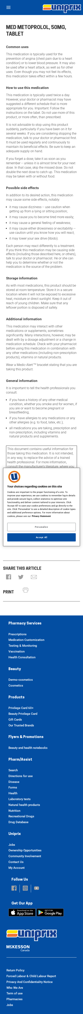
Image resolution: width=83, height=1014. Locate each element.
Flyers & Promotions (26, 737)
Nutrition (14, 811)
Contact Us (16, 862)
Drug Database (18, 822)
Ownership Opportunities (25, 850)
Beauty (14, 669)
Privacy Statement (41, 516)
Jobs (11, 845)
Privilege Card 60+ (20, 708)
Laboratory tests (19, 799)
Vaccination (16, 651)
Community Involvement (24, 856)
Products (16, 697)
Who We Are (14, 988)
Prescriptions (17, 634)
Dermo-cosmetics (20, 680)
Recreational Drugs (21, 816)
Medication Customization (26, 640)
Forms (12, 787)
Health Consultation (21, 657)
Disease (13, 782)
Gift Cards (15, 719)
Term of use (14, 993)
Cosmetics (15, 685)
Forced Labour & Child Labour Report (31, 976)
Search (13, 770)
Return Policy (15, 970)
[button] (8, 577)
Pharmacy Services (25, 623)
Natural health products (24, 805)
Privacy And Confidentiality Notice (29, 982)
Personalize (41, 526)
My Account (16, 868)
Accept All (41, 537)
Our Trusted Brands (21, 725)
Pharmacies (14, 999)
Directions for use (20, 776)
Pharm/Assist (20, 760)
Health (12, 793)
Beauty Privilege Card (22, 714)
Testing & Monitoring (22, 645)
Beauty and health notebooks (28, 748)
